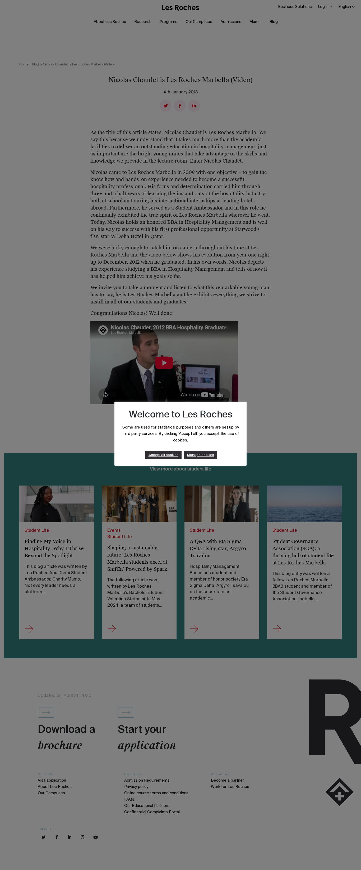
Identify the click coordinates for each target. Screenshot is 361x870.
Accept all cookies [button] (163, 455)
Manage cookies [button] (200, 455)
